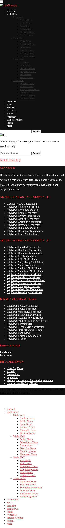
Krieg (9, 126)
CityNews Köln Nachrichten (22, 259)
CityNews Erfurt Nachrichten (22, 234)
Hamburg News (27, 53)
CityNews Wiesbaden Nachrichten (25, 289)
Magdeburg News (28, 71)
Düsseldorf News (27, 44)
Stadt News (12, 14)
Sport (9, 104)
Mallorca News (27, 77)
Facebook (5, 352)
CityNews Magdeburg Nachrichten (25, 262)
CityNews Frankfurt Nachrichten (24, 247)
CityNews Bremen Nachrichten (23, 215)
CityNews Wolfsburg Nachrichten (24, 292)
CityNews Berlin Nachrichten (22, 209)
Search (36, 131)
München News (27, 83)
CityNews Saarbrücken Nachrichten (26, 280)
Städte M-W (18, 80)
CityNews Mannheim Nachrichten (25, 271)
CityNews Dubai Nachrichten (22, 227)
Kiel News (24, 62)
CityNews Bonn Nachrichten (22, 212)
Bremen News (26, 29)
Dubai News (25, 41)
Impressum (12, 377)
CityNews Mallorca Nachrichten (24, 268)
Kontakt (11, 371)
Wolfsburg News (27, 98)
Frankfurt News (27, 50)
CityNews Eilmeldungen (20, 323)
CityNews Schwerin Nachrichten (24, 283)
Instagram (6, 355)
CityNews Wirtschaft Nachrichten (24, 311)
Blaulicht (11, 107)
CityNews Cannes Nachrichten (23, 218)
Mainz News (25, 74)
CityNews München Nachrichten (24, 274)
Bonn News (25, 26)
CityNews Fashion (16, 338)
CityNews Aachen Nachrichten (23, 206)
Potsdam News (26, 92)
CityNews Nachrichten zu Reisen (24, 329)
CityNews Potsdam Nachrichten (23, 277)
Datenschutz (13, 374)
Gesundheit (12, 101)
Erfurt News (25, 47)
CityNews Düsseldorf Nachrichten (25, 230)
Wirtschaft (11, 117)
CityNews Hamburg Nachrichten (24, 250)
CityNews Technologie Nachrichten (25, 326)
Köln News (25, 65)
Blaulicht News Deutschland (22, 203)
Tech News (12, 110)
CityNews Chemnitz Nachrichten (24, 221)
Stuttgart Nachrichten (29, 89)
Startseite (11, 11)
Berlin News (25, 23)
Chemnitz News (27, 32)
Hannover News (27, 56)
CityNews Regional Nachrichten (24, 335)
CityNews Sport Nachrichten (22, 308)
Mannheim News (27, 68)
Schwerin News (27, 86)
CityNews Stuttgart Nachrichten (23, 286)
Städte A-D (18, 17)
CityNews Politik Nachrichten (22, 305)
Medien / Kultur (14, 120)
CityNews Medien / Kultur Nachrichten (27, 320)
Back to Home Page (10, 160)
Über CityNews (15, 368)
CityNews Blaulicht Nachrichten (24, 314)
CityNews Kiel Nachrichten (21, 256)
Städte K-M (18, 59)
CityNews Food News (18, 332)
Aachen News (26, 20)
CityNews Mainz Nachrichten (22, 265)
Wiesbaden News (27, 95)
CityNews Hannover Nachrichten (24, 253)
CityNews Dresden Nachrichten (23, 224)
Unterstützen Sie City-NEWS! (22, 383)
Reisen (10, 123)
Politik (10, 113)
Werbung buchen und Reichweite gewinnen (30, 380)
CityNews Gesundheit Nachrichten (25, 317)
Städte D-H (18, 38)
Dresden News (26, 35)
